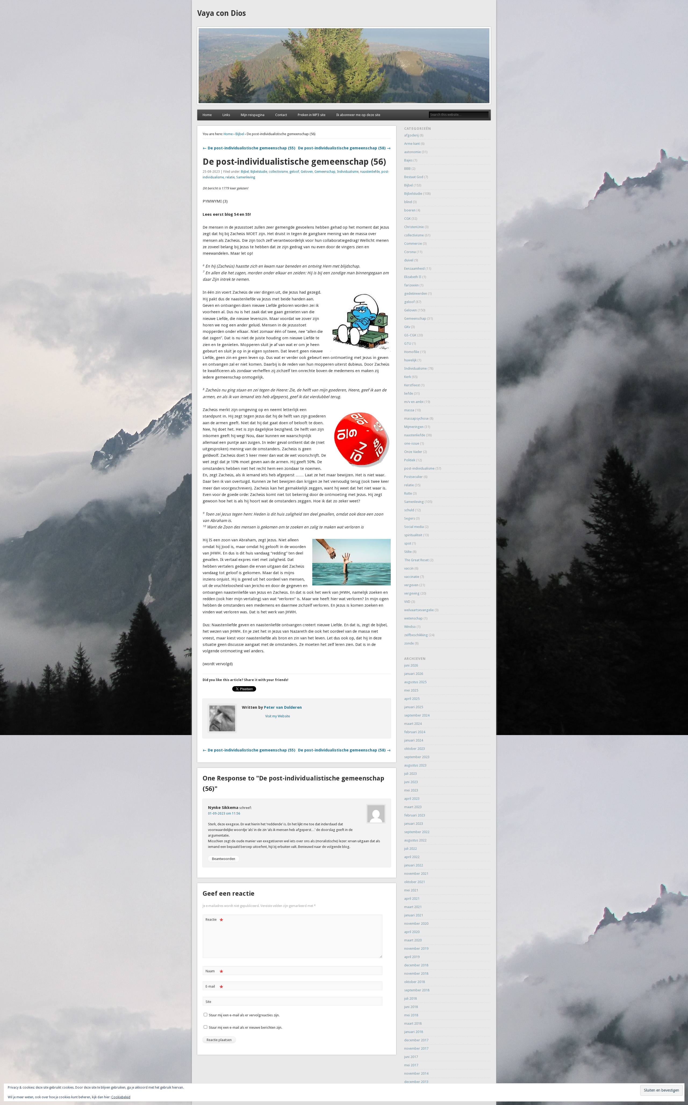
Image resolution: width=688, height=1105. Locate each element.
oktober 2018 (414, 982)
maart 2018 (413, 1023)
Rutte (408, 493)
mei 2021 (411, 890)
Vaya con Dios (221, 13)
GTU (407, 343)
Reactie (214, 920)
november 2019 (416, 948)
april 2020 (412, 932)
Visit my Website (277, 716)
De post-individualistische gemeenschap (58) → (344, 148)
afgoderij (411, 135)
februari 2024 (414, 732)
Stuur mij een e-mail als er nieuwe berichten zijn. (245, 1027)
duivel (408, 260)
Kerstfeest (412, 385)
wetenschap (413, 618)
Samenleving (245, 177)
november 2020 (416, 924)
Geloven (307, 172)
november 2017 (416, 1048)
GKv (407, 327)
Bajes (408, 160)
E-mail (214, 987)
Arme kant (412, 144)
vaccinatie (411, 577)
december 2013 (416, 1082)
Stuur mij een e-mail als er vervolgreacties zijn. (244, 1015)
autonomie (412, 152)
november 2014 (416, 1073)
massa (409, 410)
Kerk (407, 377)
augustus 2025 (415, 682)
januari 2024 (413, 740)
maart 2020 (413, 940)
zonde (409, 643)
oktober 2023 (414, 749)
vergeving (412, 593)
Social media (414, 527)
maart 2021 (413, 907)
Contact (281, 115)
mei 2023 (411, 790)
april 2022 (412, 857)
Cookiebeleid (120, 1097)
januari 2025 (413, 707)
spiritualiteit (413, 535)
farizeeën (411, 285)
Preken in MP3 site (311, 115)
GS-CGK (410, 335)
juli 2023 (410, 774)
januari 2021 (413, 915)
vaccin (409, 568)
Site (208, 1002)
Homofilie (411, 352)
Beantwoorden (223, 859)
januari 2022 (413, 865)
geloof (294, 172)
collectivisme (278, 172)
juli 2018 (410, 998)
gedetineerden (415, 293)
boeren (409, 210)
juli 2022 (410, 849)
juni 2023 (411, 782)
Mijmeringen (414, 427)
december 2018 (416, 965)
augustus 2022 (415, 840)
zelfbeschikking (416, 635)
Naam (214, 972)
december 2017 (416, 1040)
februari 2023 (414, 815)
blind (408, 202)
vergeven (411, 585)
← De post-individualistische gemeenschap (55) (249, 148)
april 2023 (412, 799)
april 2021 (412, 899)
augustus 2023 (415, 765)
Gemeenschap (324, 172)
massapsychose (416, 418)
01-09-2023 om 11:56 (224, 813)
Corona (410, 252)
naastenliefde (370, 172)
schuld (409, 510)
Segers (409, 518)
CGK (407, 219)
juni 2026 (411, 665)
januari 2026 (413, 674)
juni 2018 (411, 1007)
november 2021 (416, 874)
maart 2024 (413, 724)
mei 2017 (411, 1065)
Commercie (413, 244)
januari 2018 (413, 1032)
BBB (407, 169)
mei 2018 (411, 1015)
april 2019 (412, 957)
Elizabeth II (412, 277)
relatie (230, 177)
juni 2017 (411, 1057)
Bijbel (239, 134)
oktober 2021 (414, 882)
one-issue (411, 443)
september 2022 (416, 832)
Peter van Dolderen (283, 707)
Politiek (409, 460)
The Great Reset (416, 560)
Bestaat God (413, 177)
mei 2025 (411, 690)
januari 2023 (413, 824)
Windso (410, 627)
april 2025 (412, 699)
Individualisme (348, 172)
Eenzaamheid (414, 269)
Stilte (408, 552)
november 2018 (416, 973)
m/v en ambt (414, 402)
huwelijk (410, 360)
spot (407, 543)
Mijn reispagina (252, 115)
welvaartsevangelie (419, 610)
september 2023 (416, 757)
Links (226, 115)
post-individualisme (419, 468)
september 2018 (416, 990)
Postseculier (413, 477)
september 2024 (416, 715)
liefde (408, 393)
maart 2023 (413, 807)
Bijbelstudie (258, 172)
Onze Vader (413, 452)
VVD (407, 602)
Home (207, 115)
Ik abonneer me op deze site (358, 115)
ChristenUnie (414, 227)
